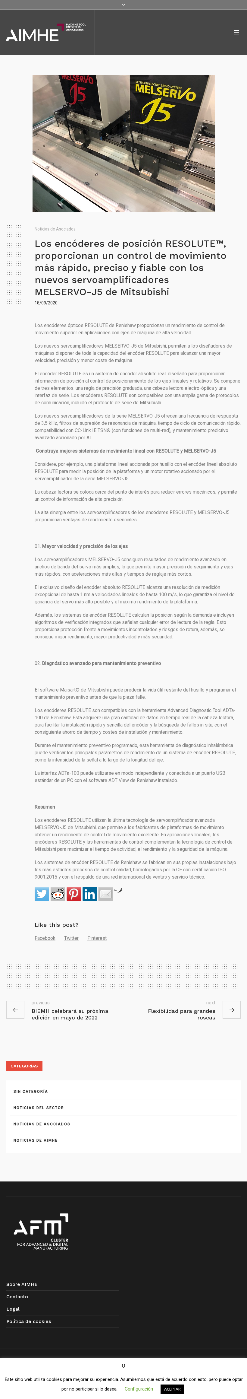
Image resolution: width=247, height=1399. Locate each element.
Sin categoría (31, 1091)
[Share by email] (105, 894)
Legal (13, 1309)
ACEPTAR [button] (172, 1389)
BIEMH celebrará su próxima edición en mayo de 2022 (70, 1014)
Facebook (45, 938)
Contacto (17, 1296)
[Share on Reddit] (58, 894)
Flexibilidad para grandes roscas (181, 1014)
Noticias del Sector (39, 1108)
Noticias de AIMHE (36, 1140)
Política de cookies (28, 1321)
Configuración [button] (139, 1389)
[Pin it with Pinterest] (74, 894)
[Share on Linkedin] (90, 894)
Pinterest (97, 938)
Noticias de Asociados (55, 229)
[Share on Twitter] (42, 894)
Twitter (71, 938)
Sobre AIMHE (22, 1284)
